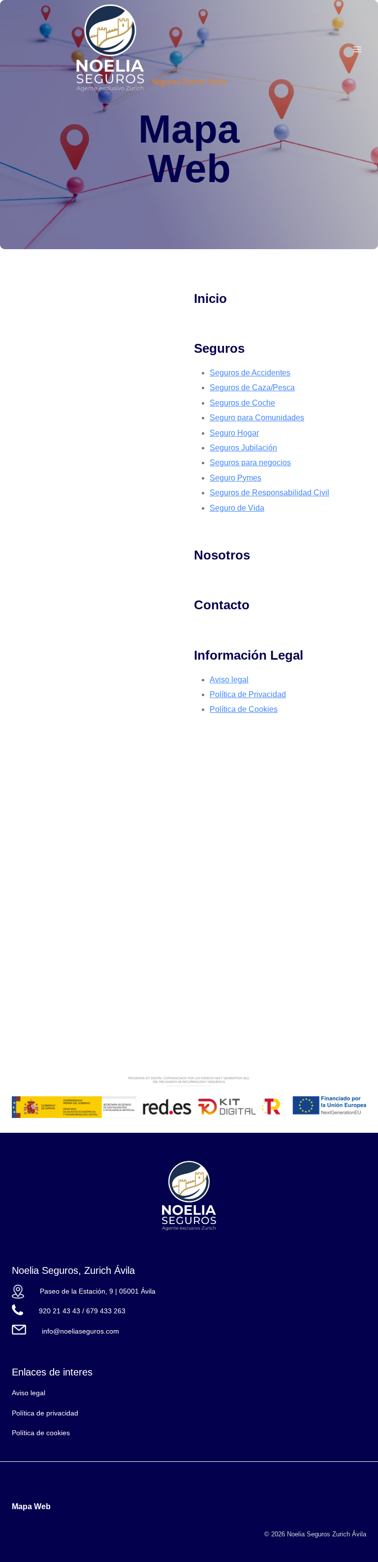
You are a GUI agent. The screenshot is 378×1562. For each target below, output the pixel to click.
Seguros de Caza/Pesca (252, 387)
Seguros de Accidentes (250, 373)
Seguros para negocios (250, 462)
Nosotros (222, 555)
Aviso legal (229, 679)
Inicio (210, 298)
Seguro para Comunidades (257, 417)
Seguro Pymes (235, 478)
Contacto (222, 604)
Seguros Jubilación (243, 448)
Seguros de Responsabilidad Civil (269, 492)
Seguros (219, 348)
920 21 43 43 (59, 1311)
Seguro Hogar (234, 433)
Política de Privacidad (248, 694)
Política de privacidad (45, 1413)
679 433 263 (106, 1311)
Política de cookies (41, 1433)
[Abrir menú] (357, 49)
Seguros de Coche (242, 403)
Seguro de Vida (237, 508)
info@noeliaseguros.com (80, 1331)
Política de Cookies (244, 709)
